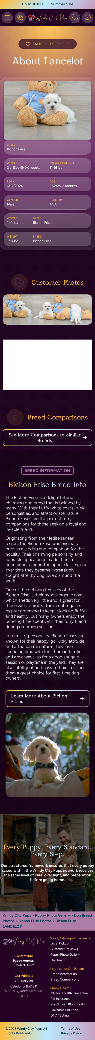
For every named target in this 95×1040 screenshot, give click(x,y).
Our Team (57, 960)
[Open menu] (7, 17)
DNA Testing (59, 1015)
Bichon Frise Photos (34, 921)
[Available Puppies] (20, 17)
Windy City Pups (17, 915)
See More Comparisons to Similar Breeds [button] (44, 437)
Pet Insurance (60, 999)
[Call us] (74, 17)
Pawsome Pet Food (64, 1010)
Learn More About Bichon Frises (39, 698)
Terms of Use (70, 1028)
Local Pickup (59, 943)
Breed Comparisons (64, 979)
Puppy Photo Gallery (52, 915)
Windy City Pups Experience (70, 938)
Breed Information (63, 974)
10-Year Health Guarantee (69, 993)
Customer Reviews (64, 949)
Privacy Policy (71, 1033)
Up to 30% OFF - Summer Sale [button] (47, 4)
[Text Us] (87, 17)
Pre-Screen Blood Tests (67, 1004)
